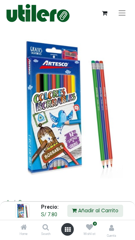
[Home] (24, 228)
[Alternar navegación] (122, 13)
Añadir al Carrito (97, 210)
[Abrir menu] (68, 229)
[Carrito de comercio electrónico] (104, 13)
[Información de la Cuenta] (111, 228)
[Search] (45, 228)
